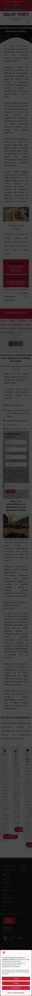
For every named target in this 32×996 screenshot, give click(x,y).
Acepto (16, 978)
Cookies (9, 992)
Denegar (16, 983)
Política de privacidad (18, 992)
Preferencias (16, 988)
